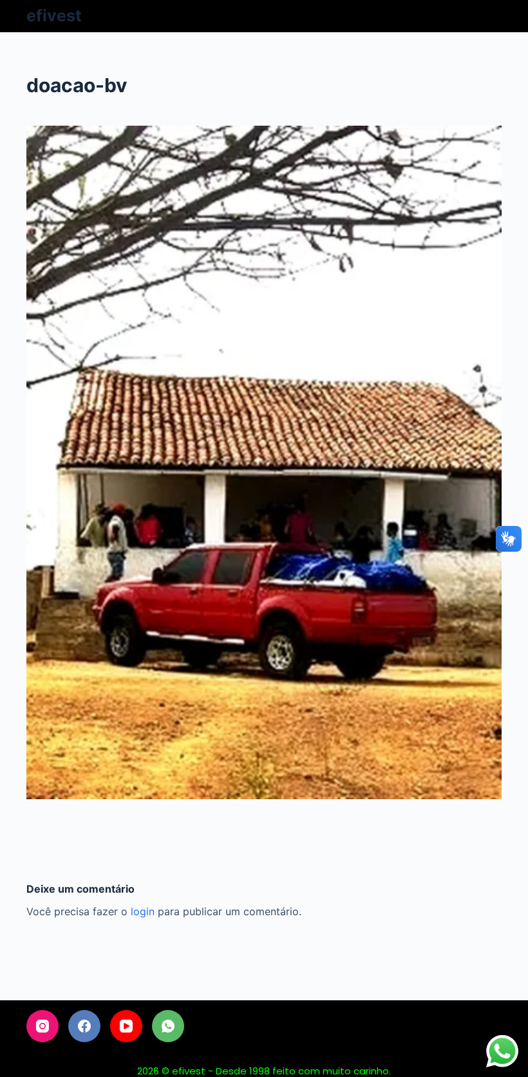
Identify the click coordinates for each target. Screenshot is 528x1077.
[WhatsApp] (168, 1026)
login (143, 911)
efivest (54, 15)
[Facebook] (84, 1026)
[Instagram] (42, 1026)
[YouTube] (126, 1026)
